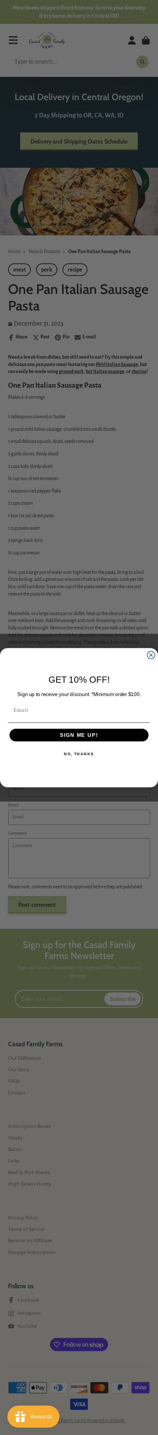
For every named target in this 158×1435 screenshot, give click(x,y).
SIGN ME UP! (79, 735)
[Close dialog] (151, 655)
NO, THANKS (79, 754)
